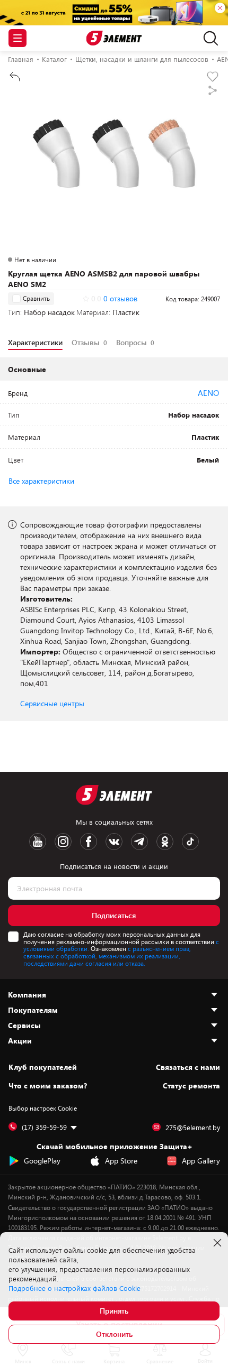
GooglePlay (42, 1161)
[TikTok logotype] (190, 841)
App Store (121, 1161)
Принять (114, 1311)
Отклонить (114, 1334)
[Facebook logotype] (88, 841)
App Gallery (201, 1161)
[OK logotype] (164, 841)
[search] (208, 38)
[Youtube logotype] (37, 841)
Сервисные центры (52, 703)
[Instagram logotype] (63, 841)
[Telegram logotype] (139, 841)
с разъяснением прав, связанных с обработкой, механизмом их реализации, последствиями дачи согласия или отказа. (107, 955)
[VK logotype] (114, 841)
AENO (208, 392)
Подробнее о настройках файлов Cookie (74, 1288)
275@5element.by (192, 1127)
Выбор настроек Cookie (42, 1108)
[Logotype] (114, 38)
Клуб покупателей (42, 1067)
